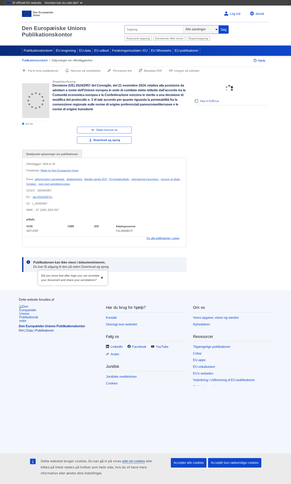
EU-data (85, 50)
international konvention (145, 179)
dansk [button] (260, 13)
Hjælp (261, 60)
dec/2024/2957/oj (42, 197)
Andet (115, 354)
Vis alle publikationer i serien (162, 238)
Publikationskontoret (38, 50)
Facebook (139, 346)
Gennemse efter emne (169, 38)
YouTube (162, 346)
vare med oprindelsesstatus (54, 184)
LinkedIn (117, 346)
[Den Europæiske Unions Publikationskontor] (37, 13)
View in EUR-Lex (209, 101)
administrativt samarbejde (50, 179)
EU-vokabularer (204, 366)
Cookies (112, 383)
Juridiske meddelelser (121, 376)
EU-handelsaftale (119, 179)
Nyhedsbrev (201, 324)
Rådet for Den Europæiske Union (59, 170)
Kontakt (111, 317)
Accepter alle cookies (189, 462)
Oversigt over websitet (121, 324)
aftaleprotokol (75, 179)
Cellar (197, 353)
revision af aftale (171, 179)
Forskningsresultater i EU (130, 50)
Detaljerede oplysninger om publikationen (52, 154)
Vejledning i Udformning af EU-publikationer (224, 380)
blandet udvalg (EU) (96, 179)
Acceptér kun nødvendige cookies (235, 462)
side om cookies (133, 461)
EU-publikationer (186, 50)
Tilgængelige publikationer (211, 346)
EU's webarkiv (203, 373)
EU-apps (199, 360)
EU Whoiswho (161, 50)
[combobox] (154, 29)
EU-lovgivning (66, 50)
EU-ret (29, 124)
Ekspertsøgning (198, 38)
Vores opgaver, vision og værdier (216, 317)
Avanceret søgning (138, 38)
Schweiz (31, 184)
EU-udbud (101, 50)
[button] (102, 277)
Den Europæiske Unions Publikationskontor (54, 31)
